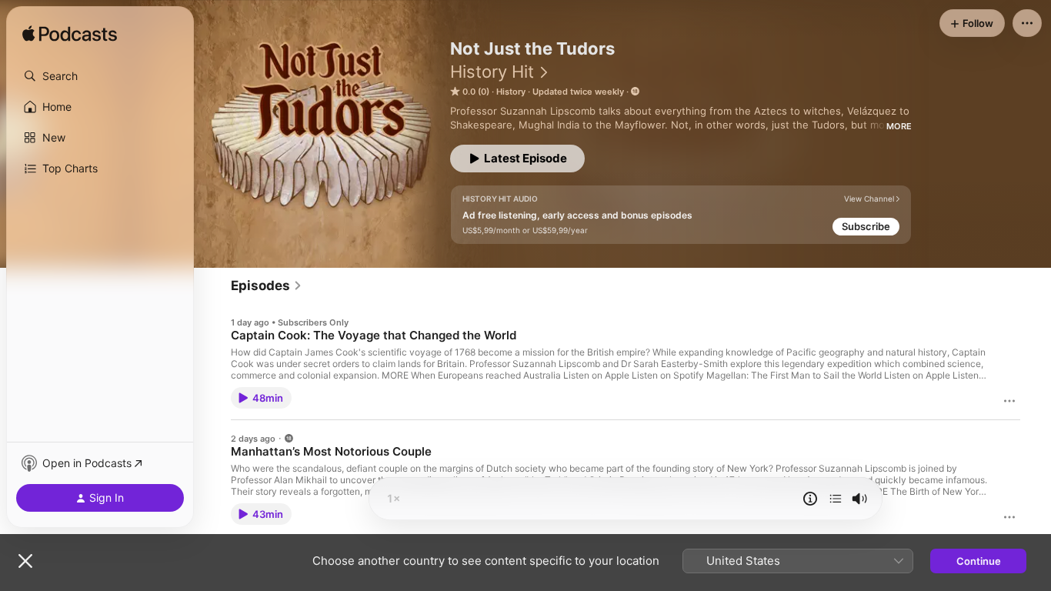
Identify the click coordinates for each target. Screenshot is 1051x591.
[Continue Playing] (835, 498)
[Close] (25, 561)
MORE (899, 126)
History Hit (492, 72)
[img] (69, 34)
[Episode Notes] (810, 498)
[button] (100, 76)
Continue (978, 561)
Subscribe (866, 226)
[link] (266, 285)
